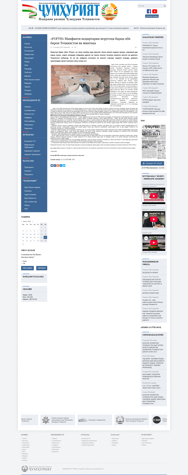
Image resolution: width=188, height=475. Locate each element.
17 (23, 237)
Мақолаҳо (28, 124)
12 (30, 234)
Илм (26, 65)
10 (23, 234)
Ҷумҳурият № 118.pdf (153, 163)
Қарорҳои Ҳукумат (32, 151)
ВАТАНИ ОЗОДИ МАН (150, 293)
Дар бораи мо (30, 198)
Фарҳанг (27, 83)
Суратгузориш (30, 194)
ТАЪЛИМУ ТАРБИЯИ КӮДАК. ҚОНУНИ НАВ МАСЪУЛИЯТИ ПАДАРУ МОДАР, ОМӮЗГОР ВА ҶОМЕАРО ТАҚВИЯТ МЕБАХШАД (153, 363)
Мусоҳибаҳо (29, 121)
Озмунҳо (28, 191)
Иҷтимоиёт (29, 51)
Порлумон (28, 174)
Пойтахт (28, 72)
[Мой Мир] (61, 165)
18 (27, 237)
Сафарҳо (28, 117)
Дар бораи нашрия (32, 187)
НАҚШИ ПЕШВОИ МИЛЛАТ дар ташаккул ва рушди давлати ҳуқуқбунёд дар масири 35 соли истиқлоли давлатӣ (63, 28)
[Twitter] (64, 165)
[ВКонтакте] (51, 165)
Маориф (27, 68)
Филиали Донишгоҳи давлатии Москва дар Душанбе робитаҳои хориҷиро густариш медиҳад (153, 80)
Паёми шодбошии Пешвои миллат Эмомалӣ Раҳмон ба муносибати (149, 28)
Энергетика (29, 54)
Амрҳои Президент (32, 154)
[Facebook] (55, 165)
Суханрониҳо (29, 110)
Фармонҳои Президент (29, 145)
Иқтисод (28, 47)
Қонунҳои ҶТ (30, 141)
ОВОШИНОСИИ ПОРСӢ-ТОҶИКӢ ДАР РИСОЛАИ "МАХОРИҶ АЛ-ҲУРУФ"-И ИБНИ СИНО (152, 282)
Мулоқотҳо (29, 114)
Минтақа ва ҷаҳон (32, 79)
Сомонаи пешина (152, 16)
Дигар (114, 445)
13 (34, 234)
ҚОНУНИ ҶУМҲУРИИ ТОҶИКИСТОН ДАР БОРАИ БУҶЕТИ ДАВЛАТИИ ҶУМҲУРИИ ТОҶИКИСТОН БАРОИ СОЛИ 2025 (152, 347)
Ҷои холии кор (30, 201)
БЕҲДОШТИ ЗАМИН (150, 272)
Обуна (27, 205)
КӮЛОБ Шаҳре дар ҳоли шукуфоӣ (151, 101)
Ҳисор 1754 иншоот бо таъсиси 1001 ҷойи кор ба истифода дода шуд (152, 68)
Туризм (27, 86)
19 (30, 237)
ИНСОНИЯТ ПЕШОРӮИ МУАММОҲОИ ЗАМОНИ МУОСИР (151, 376)
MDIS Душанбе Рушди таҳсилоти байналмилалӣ (152, 92)
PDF (26, 209)
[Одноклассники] (58, 165)
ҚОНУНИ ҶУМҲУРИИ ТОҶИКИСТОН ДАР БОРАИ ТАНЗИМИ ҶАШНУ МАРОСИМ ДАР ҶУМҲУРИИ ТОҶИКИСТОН (153, 399)
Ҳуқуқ (26, 61)
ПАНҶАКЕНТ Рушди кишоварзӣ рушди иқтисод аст (152, 47)
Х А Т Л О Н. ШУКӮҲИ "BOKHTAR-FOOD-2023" (151, 387)
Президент (29, 167)
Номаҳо (27, 90)
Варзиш (27, 76)
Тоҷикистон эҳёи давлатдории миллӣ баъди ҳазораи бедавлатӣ (152, 302)
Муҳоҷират (29, 58)
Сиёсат (27, 43)
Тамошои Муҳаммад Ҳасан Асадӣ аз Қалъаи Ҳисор (152, 58)
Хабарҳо (28, 94)
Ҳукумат (27, 171)
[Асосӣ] (70, 13)
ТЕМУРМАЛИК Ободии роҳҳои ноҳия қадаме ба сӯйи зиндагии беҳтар (153, 111)
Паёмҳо (27, 106)
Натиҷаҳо (42, 268)
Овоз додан (27, 268)
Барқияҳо (28, 128)
